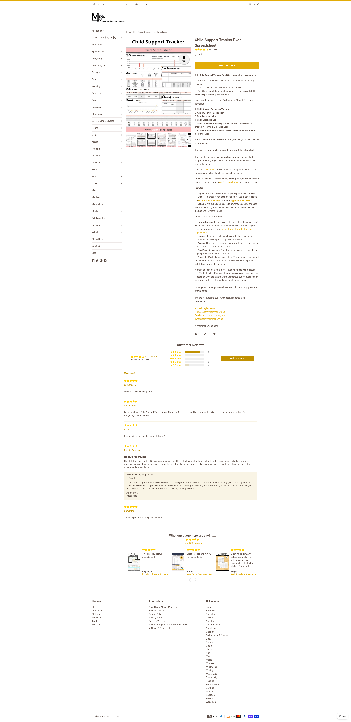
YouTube (96, 624)
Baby (107, 183)
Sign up (143, 4)
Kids (107, 176)
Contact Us (97, 610)
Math (94, 190)
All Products (98, 31)
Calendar (107, 225)
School (95, 169)
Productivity (107, 93)
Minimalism (97, 204)
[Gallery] (158, 91)
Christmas (107, 114)
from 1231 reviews (193, 543)
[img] (130, 381)
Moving (107, 211)
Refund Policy (155, 614)
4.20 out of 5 (151, 356)
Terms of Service (157, 621)
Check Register (107, 65)
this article (210, 169)
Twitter (95, 621)
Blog (128, 4)
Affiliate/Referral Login (160, 628)
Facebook (96, 617)
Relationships (98, 218)
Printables (97, 44)
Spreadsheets (107, 51)
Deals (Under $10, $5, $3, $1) (107, 37)
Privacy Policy (156, 617)
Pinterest (96, 614)
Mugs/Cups (97, 239)
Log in (135, 4)
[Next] (187, 83)
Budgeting (107, 58)
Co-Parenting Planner (229, 182)
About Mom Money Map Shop (163, 607)
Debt (107, 79)
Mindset (96, 197)
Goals (107, 135)
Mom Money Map (112, 716)
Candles (96, 246)
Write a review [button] (237, 358)
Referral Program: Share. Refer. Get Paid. (168, 624)
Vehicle (107, 232)
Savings (107, 72)
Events (107, 100)
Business (107, 107)
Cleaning (96, 155)
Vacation (107, 162)
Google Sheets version (209, 200)
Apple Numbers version (242, 200)
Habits (107, 128)
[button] (201, 49)
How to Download (157, 610)
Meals (107, 142)
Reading (107, 149)
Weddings (107, 86)
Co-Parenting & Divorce (107, 121)
